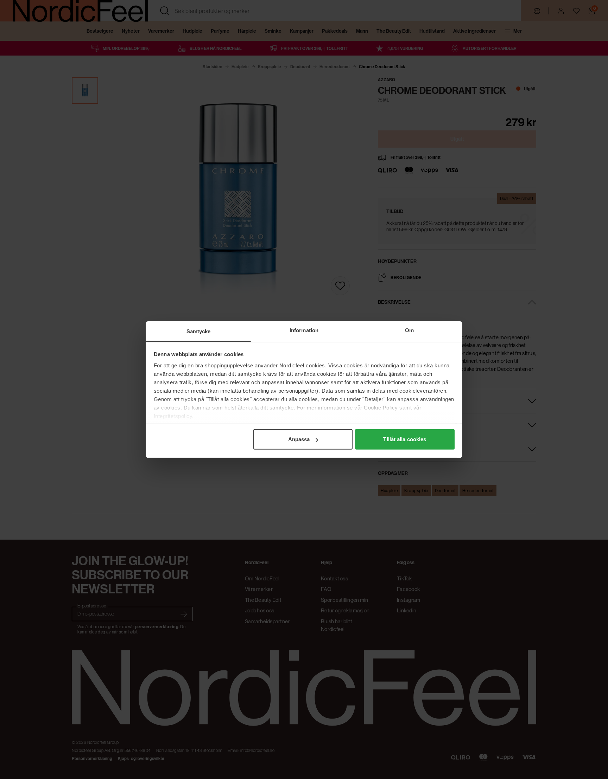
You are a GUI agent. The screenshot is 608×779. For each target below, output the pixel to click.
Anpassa (299, 439)
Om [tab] (409, 330)
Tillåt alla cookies (404, 439)
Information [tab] (304, 330)
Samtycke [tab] (198, 331)
